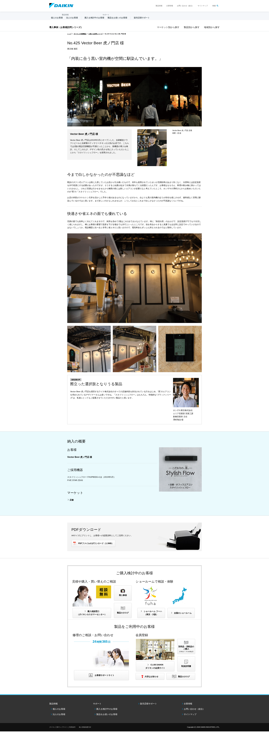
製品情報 (159, 6)
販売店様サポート (142, 18)
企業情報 (169, 6)
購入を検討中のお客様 (106, 709)
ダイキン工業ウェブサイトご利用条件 (62, 727)
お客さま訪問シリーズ (96, 34)
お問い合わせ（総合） (185, 6)
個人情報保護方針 (85, 727)
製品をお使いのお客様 (106, 714)
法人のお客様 (59, 714)
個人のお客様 (59, 709)
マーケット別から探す (168, 27)
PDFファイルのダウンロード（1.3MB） (95, 543)
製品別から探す (192, 27)
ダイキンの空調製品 (80, 34)
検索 (214, 6)
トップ (69, 34)
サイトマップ (203, 6)
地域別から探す (212, 27)
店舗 (72, 500)
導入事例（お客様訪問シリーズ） (66, 27)
